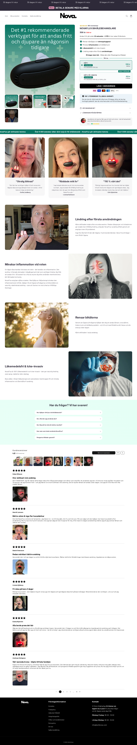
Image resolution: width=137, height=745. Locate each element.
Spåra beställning (53, 730)
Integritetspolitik (53, 716)
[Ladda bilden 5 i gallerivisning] (68, 101)
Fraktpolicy (52, 709)
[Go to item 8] (88, 461)
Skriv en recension (104, 453)
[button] (127, 16)
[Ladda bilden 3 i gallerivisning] (40, 101)
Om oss (50, 726)
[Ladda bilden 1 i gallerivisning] (11, 101)
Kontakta (51, 706)
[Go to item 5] (58, 461)
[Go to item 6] (68, 461)
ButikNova (70, 742)
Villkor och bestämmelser (56, 720)
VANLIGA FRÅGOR (54, 713)
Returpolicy (52, 723)
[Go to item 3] (38, 461)
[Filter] (118, 452)
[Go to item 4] (48, 461)
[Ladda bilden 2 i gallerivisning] (25, 101)
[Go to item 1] (18, 461)
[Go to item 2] (28, 461)
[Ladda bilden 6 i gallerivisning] (11, 115)
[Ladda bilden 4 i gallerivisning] (54, 101)
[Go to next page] (80, 691)
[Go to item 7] (78, 461)
